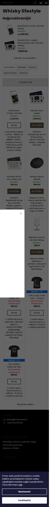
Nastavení (24, 491)
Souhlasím (24, 500)
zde (20, 484)
